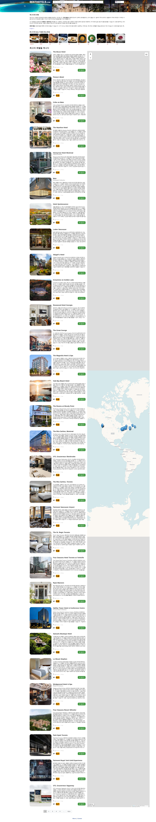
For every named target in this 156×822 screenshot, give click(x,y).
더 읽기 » (32, 28)
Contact (80, 818)
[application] (118, 429)
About (74, 818)
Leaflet (134, 805)
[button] (132, 425)
